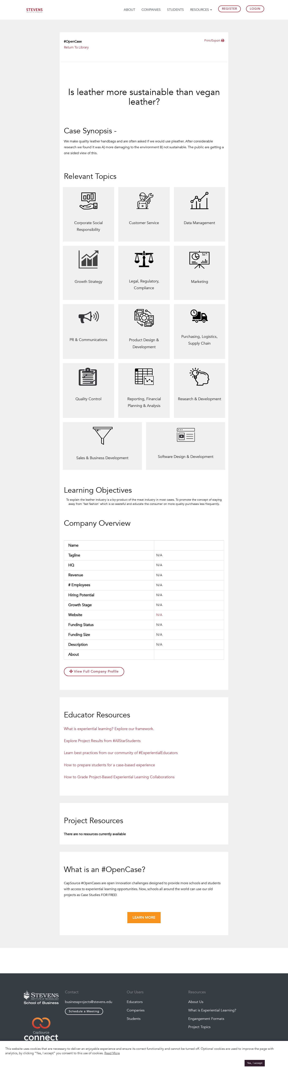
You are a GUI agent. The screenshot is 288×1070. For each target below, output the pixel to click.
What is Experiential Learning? (212, 1010)
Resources (200, 9)
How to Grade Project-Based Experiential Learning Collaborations (119, 777)
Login (255, 9)
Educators (135, 1001)
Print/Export (212, 41)
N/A (159, 615)
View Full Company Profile (96, 671)
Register (229, 9)
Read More (112, 1053)
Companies (151, 9)
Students (175, 9)
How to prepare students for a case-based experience (109, 765)
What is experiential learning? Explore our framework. (109, 729)
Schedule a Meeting (84, 1011)
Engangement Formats (206, 1018)
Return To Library (76, 47)
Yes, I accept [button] (254, 1063)
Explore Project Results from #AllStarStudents (102, 741)
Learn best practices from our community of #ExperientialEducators (121, 753)
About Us (195, 1001)
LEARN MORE (144, 917)
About (129, 9)
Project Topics (199, 1027)
